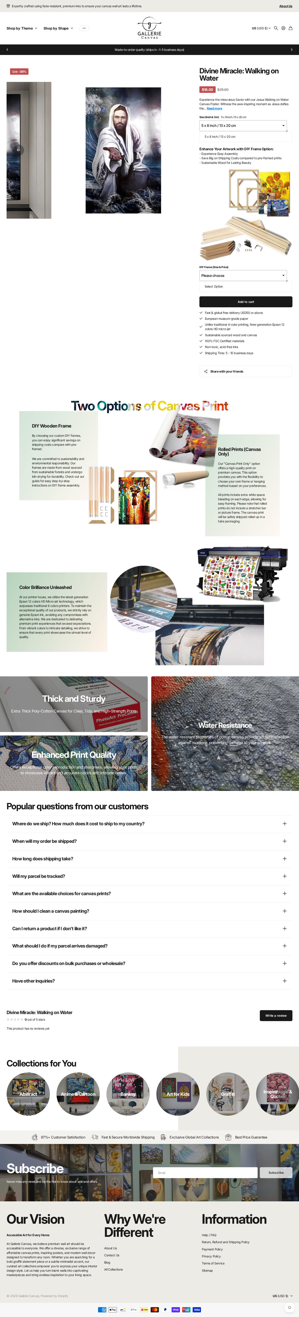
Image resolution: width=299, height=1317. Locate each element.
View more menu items (84, 28)
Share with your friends (226, 371)
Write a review (276, 1015)
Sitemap (207, 1270)
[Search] (276, 28)
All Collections (113, 1269)
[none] (283, 1094)
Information (234, 1219)
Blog (107, 1262)
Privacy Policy (211, 1256)
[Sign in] (283, 28)
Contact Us (111, 1255)
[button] (7, 49)
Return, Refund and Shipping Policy (226, 1242)
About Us (110, 1248)
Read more (214, 108)
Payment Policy (212, 1249)
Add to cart (246, 302)
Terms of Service (213, 1263)
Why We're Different (134, 1225)
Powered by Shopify (54, 1296)
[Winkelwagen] (290, 28)
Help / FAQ (209, 1235)
